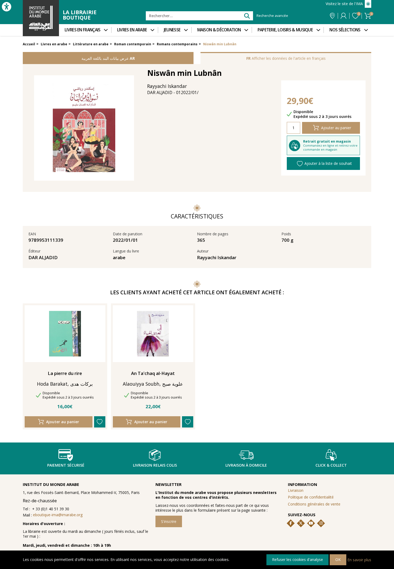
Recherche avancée (272, 16)
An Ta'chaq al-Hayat (153, 373)
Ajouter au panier (336, 127)
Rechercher (246, 15)
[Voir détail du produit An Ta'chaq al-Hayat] (153, 333)
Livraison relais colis (155, 465)
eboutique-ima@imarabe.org (58, 514)
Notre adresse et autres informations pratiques (332, 16)
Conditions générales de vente (314, 504)
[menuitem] (85, 30)
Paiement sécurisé (65, 465)
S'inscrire (168, 521)
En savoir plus (359, 559)
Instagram (321, 523)
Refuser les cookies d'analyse (297, 559)
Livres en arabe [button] (132, 30)
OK (338, 559)
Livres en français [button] (82, 30)
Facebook (290, 523)
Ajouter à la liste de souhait (328, 163)
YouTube (310, 523)
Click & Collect (331, 465)
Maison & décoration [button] (219, 30)
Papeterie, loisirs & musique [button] (285, 30)
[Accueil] (41, 18)
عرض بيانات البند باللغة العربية (108, 58)
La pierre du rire (65, 373)
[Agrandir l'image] (84, 128)
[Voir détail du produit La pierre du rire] (65, 333)
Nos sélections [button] (344, 30)
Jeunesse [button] (172, 30)
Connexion (343, 16)
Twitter (300, 523)
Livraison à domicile (246, 465)
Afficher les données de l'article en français (286, 58)
